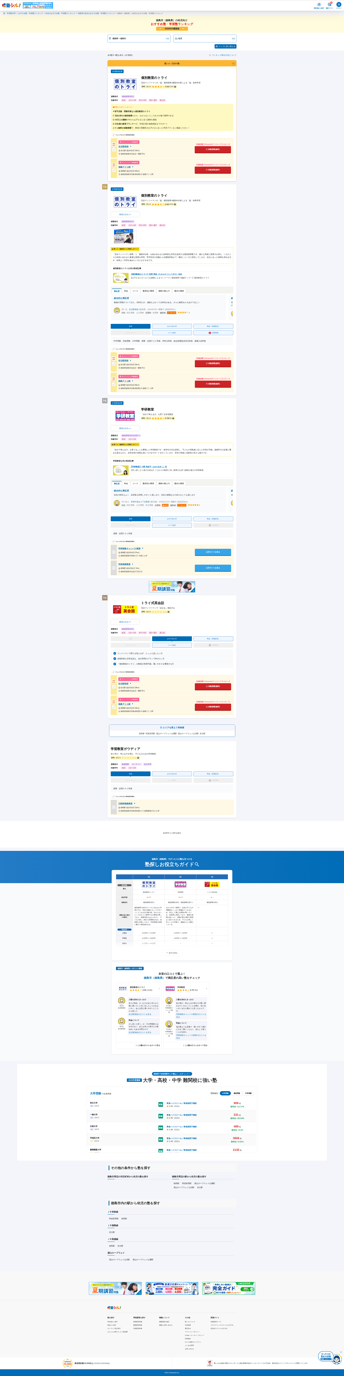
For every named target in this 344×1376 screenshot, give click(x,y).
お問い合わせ (189, 1349)
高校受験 (237, 1093)
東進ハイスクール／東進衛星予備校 (182, 1103)
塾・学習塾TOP (9, 13)
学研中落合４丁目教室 (140, 502)
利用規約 (188, 1338)
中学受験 (248, 1093)
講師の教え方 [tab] (164, 291)
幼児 (206, 38)
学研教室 (147, 409)
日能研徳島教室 (125, 803)
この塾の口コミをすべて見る (148, 1045)
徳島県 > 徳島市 (140, 38)
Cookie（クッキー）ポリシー (194, 1335)
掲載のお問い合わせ (165, 1325)
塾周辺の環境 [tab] (148, 291)
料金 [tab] (126, 291)
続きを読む (173, 953)
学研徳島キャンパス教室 (129, 548)
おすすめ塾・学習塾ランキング (30, 13)
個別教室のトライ (154, 77)
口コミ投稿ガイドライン (193, 1342)
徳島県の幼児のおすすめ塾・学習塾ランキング (96, 13)
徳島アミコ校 (125, 167)
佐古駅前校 (124, 146)
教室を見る (124, 214)
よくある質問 (189, 1345)
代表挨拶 (188, 1325)
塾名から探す (112, 1325)
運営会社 (188, 1328)
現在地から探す (113, 1321)
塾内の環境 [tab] (179, 291)
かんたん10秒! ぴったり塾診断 (118, 1332)
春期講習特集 (137, 1321)
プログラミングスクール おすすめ (222, 1325)
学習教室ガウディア (125, 749)
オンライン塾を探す (114, 1328)
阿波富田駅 (150, 733)
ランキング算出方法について (224, 55)
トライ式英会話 (152, 603)
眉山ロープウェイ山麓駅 (166, 733)
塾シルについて (190, 1321)
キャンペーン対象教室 (130, 142)
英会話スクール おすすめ (219, 1328)
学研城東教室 (124, 564)
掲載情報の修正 (164, 1321)
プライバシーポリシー (192, 1332)
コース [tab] (135, 291)
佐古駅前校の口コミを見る (140, 1014)
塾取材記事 (118, 71)
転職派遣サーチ (216, 1321)
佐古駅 (202, 733)
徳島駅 (142, 733)
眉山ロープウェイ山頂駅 (188, 733)
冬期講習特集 (137, 1328)
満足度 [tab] (117, 291)
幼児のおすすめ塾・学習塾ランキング (60, 13)
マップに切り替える (226, 46)
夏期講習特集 (137, 1325)
